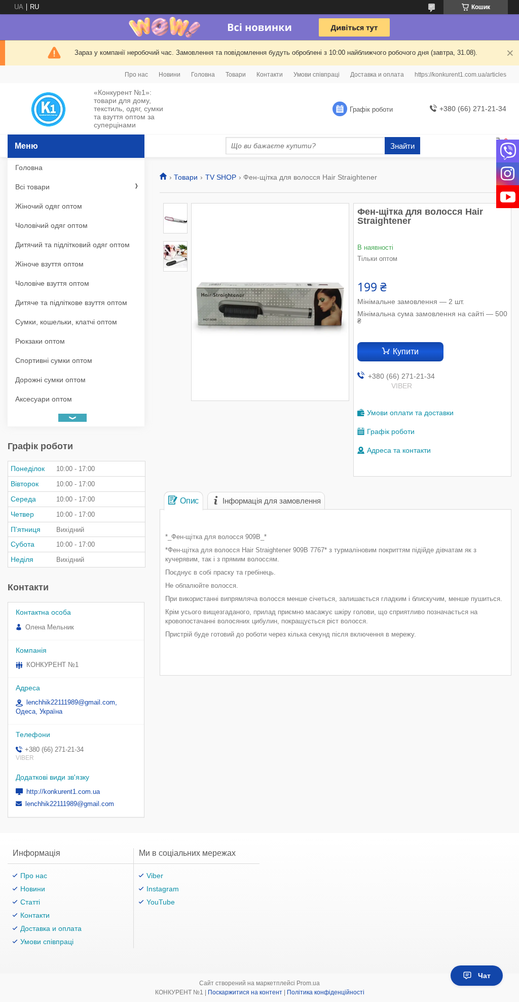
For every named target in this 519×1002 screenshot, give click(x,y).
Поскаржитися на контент (245, 992)
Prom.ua (308, 983)
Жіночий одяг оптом (48, 206)
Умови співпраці (316, 74)
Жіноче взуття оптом (49, 264)
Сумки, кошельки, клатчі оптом (66, 322)
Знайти (402, 146)
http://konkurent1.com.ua (63, 791)
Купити (406, 351)
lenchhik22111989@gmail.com (69, 804)
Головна (203, 74)
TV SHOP (220, 177)
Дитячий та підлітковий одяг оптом (72, 245)
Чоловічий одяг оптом (51, 225)
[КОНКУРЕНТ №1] (48, 109)
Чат (484, 976)
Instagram (162, 889)
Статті (30, 902)
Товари (236, 74)
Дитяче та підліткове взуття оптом (71, 302)
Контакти (269, 74)
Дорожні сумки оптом (50, 380)
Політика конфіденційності (325, 992)
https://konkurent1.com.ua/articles (460, 74)
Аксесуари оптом (43, 399)
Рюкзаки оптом (40, 341)
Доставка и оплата (377, 74)
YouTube (160, 902)
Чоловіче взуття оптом (52, 283)
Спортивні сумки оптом (53, 360)
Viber (154, 876)
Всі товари (32, 187)
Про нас (136, 74)
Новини (169, 74)
